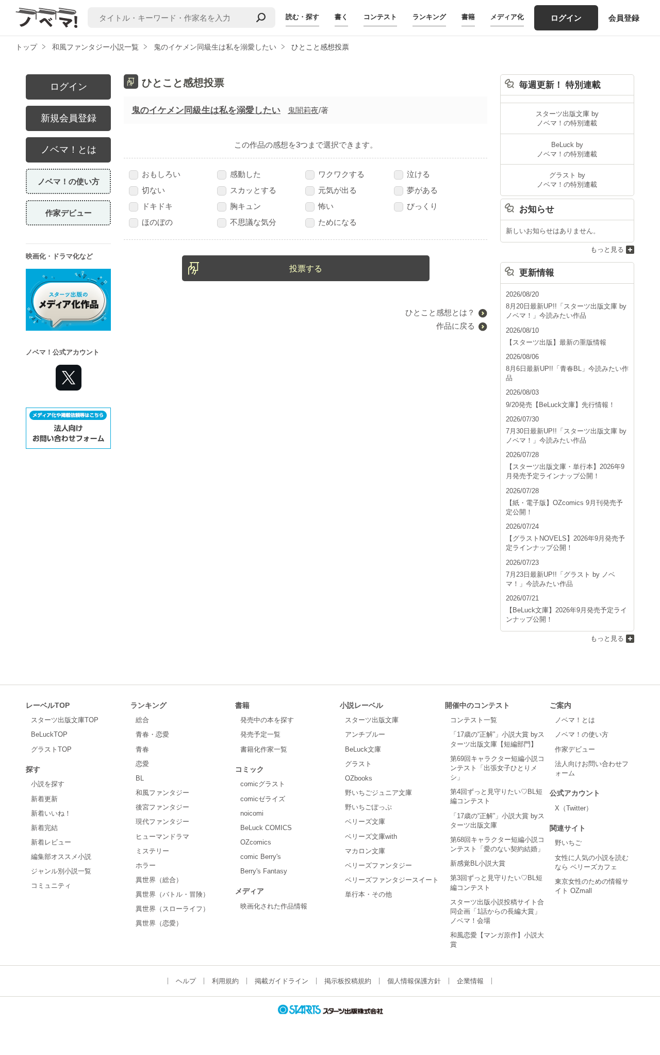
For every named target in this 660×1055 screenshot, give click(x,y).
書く (341, 17)
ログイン (566, 17)
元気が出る (337, 190)
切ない (153, 190)
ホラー (146, 865)
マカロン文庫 (365, 851)
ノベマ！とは (68, 149)
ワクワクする (341, 174)
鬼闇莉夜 (303, 110)
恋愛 (142, 764)
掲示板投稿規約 (347, 981)
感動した (245, 174)
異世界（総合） (159, 880)
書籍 (468, 17)
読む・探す (302, 17)
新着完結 (44, 828)
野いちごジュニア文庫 (378, 793)
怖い (326, 206)
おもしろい (161, 174)
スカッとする (253, 190)
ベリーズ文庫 (365, 821)
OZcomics (255, 842)
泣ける (418, 174)
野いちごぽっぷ (368, 807)
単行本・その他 (368, 894)
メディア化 (507, 17)
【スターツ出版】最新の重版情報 (556, 342)
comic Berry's (260, 857)
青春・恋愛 (152, 734)
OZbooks (358, 778)
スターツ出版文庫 (372, 720)
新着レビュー (51, 842)
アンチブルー (365, 734)
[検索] (261, 17)
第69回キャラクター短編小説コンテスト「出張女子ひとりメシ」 (497, 768)
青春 (142, 749)
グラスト (358, 764)
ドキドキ (157, 206)
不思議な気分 (253, 222)
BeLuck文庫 (363, 749)
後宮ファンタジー (162, 807)
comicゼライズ (262, 799)
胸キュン (245, 206)
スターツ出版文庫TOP (64, 720)
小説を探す (47, 784)
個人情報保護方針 (414, 981)
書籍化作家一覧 (263, 749)
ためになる (337, 222)
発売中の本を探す (267, 720)
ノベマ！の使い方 (69, 181)
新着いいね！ (51, 813)
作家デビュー (68, 212)
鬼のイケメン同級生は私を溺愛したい (205, 110)
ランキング (429, 17)
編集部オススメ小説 (61, 857)
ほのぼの (157, 222)
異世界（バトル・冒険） (172, 894)
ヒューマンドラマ (162, 836)
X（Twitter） (573, 808)
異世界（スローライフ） (172, 909)
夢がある (422, 190)
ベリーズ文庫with (371, 836)
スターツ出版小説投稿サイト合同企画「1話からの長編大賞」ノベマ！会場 (497, 911)
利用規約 (225, 981)
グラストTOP (51, 749)
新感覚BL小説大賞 (477, 863)
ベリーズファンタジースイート (392, 880)
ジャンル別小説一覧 (61, 871)
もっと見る (607, 249)
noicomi (251, 813)
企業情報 (470, 981)
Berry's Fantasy (263, 871)
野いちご (568, 843)
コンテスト (380, 17)
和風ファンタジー (162, 793)
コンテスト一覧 (473, 720)
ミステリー (152, 851)
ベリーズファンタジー (378, 865)
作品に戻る (455, 325)
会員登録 (623, 17)
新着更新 (44, 799)
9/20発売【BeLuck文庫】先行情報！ (560, 405)
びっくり (422, 206)
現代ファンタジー (162, 821)
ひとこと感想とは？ (440, 312)
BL (140, 778)
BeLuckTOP (49, 734)
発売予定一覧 (260, 734)
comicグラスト (262, 784)
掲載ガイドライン (281, 981)
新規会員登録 (68, 118)
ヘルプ (186, 981)
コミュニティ (51, 885)
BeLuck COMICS (266, 828)
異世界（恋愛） (159, 923)
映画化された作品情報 (273, 906)
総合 (142, 720)
